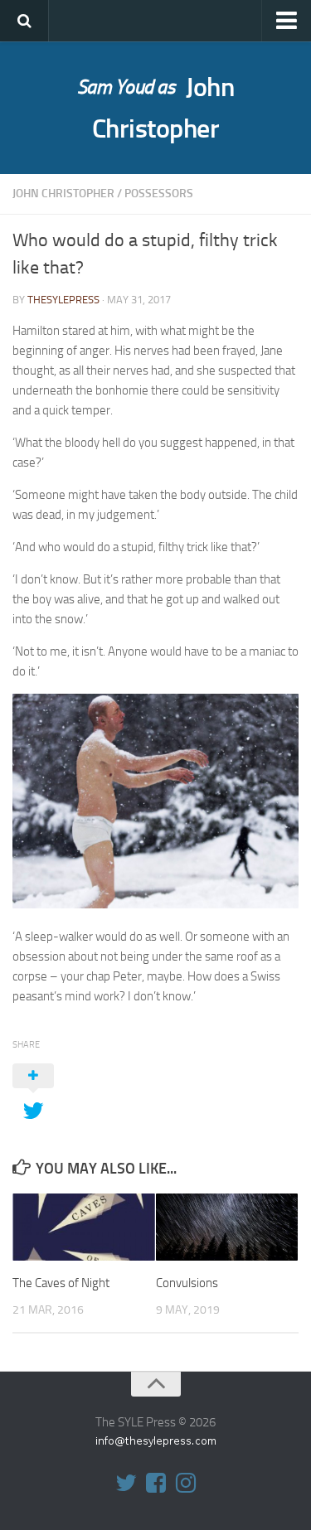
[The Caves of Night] (83, 1227)
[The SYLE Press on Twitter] (126, 1482)
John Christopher (156, 107)
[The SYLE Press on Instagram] (185, 1482)
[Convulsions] (227, 1227)
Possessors (158, 193)
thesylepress (63, 299)
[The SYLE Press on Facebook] (156, 1482)
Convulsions (187, 1283)
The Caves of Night (60, 1283)
